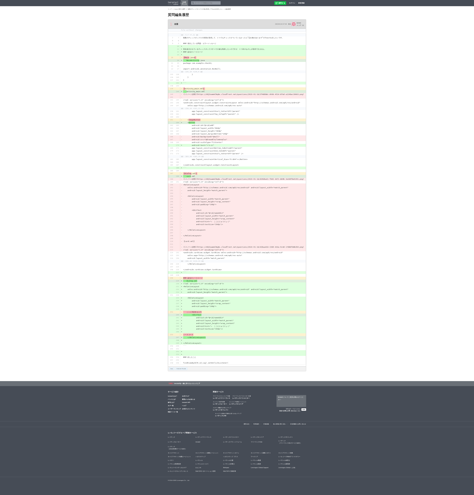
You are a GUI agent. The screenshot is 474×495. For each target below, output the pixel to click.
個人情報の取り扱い (279, 424)
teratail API (186, 402)
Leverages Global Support (260, 467)
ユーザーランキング (174, 409)
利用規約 (256, 424)
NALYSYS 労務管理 (229, 471)
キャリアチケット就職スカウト (261, 453)
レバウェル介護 (228, 460)
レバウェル (199, 460)
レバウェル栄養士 (229, 464)
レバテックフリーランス (221, 397)
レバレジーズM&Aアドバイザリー (289, 456)
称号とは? (171, 402)
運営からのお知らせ (188, 399)
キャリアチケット (173, 453)
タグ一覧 (171, 405)
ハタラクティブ (201, 456)
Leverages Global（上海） (287, 467)
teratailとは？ (172, 396)
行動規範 (266, 424)
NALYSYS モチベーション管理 (206, 471)
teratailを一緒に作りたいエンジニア (187, 383)
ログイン (292, 3)
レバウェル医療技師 (174, 464)
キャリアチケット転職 (285, 453)
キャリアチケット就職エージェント (207, 453)
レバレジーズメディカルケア (177, 467)
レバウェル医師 (256, 464)
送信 (303, 409)
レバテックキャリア (237, 403)
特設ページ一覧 (173, 412)
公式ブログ (185, 396)
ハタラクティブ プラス (230, 456)
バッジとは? (172, 399)
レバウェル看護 (256, 460)
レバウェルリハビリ (202, 464)
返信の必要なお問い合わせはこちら (289, 410)
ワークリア (254, 456)
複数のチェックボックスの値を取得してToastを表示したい (205, 9)
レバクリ (171, 460)
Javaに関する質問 (179, 9)
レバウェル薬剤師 (284, 464)
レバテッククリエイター (241, 397)
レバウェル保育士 (284, 460)
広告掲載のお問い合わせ (298, 424)
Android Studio (181, 368)
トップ (170, 9)
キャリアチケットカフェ (231, 453)
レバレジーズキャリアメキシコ (178, 471)
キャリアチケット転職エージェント (179, 456)
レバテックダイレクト (222, 409)
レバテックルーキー (220, 403)
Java (171, 368)
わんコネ (198, 467)
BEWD (299, 23)
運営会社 (246, 424)
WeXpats (226, 467)
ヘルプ (184, 405)
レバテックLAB (228, 415)
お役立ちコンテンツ (188, 409)
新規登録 (301, 3)
